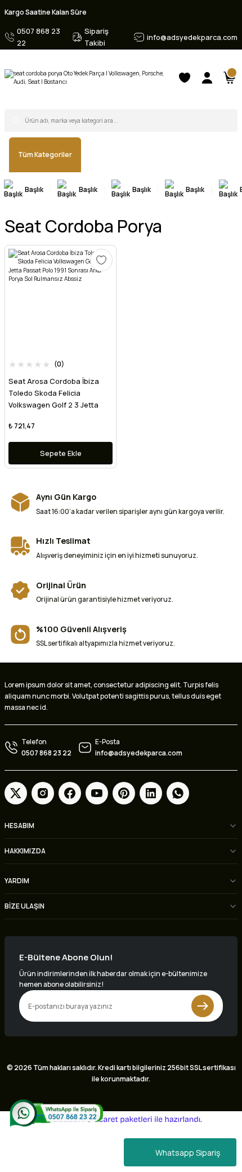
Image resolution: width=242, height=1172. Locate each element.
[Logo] (86, 78)
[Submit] (202, 1006)
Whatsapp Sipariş (187, 1152)
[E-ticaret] (120, 1119)
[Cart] (229, 78)
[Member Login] (207, 78)
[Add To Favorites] (101, 260)
